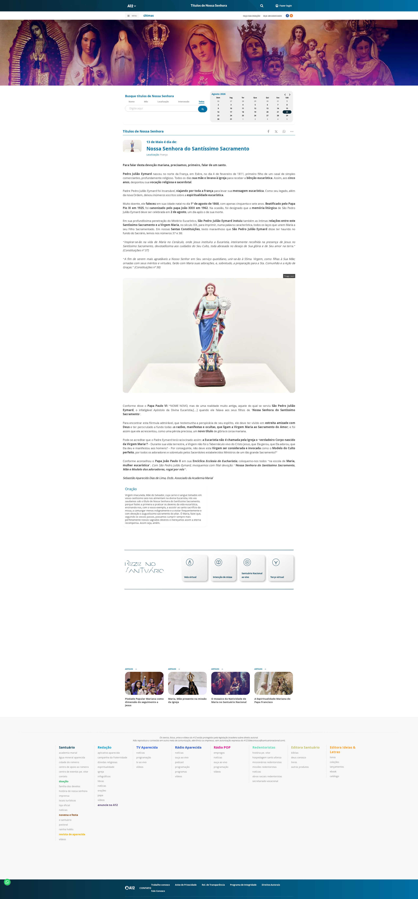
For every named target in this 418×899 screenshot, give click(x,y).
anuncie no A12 (108, 805)
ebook (333, 771)
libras (101, 781)
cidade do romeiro (69, 762)
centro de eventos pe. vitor (73, 771)
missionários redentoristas (267, 762)
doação (63, 781)
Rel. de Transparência (213, 884)
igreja (101, 771)
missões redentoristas (264, 766)
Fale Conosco (158, 891)
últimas (148, 15)
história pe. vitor (261, 752)
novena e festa (68, 815)
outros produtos (300, 766)
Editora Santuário (305, 747)
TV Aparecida (147, 747)
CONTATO (145, 888)
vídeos (62, 839)
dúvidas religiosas (107, 762)
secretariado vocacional (265, 781)
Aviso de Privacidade (186, 884)
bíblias (294, 752)
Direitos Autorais (271, 884)
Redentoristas (263, 747)
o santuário (65, 819)
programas (181, 771)
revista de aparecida (72, 834)
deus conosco (298, 757)
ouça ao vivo (181, 757)
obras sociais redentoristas (267, 776)
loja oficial (64, 805)
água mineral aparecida (72, 757)
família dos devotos (69, 786)
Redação (104, 747)
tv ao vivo (141, 762)
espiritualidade (106, 766)
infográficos (104, 776)
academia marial (68, 752)
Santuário (67, 747)
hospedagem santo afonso (266, 757)
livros (294, 762)
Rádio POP (222, 747)
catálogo (334, 776)
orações (102, 790)
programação (143, 757)
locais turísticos (67, 800)
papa (100, 795)
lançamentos (337, 766)
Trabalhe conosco (160, 884)
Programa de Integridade (243, 884)
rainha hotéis (66, 829)
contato (63, 776)
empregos (219, 752)
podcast (179, 762)
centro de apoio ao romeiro (74, 766)
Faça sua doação (251, 16)
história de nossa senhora (73, 791)
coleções (334, 762)
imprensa (64, 795)
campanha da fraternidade (112, 757)
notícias (63, 809)
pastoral (63, 824)
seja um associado (272, 16)
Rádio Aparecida (188, 747)
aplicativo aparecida (109, 752)
